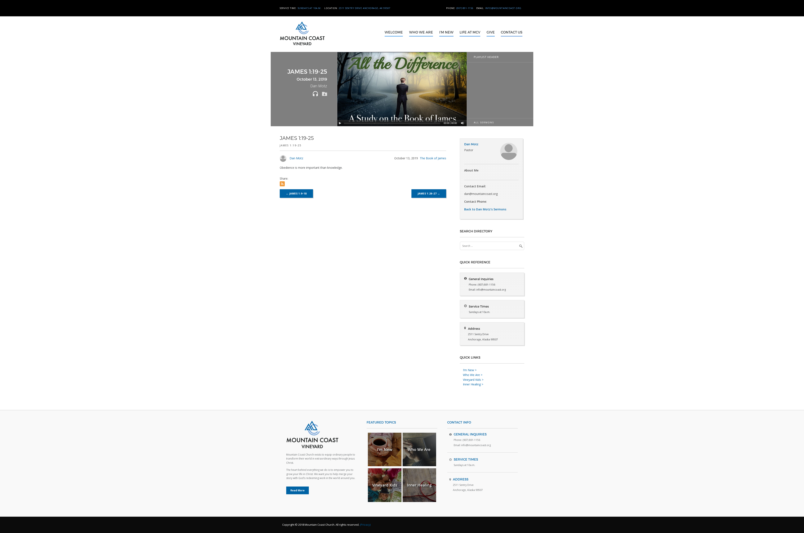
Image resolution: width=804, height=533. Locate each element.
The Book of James (433, 158)
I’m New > (470, 370)
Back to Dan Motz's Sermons (485, 209)
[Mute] (462, 123)
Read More (297, 490)
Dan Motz (296, 158)
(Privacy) (365, 525)
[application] (402, 89)
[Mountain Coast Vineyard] (308, 49)
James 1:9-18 (296, 193)
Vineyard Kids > (473, 380)
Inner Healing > (473, 384)
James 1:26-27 (429, 193)
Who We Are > (472, 375)
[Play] (340, 123)
